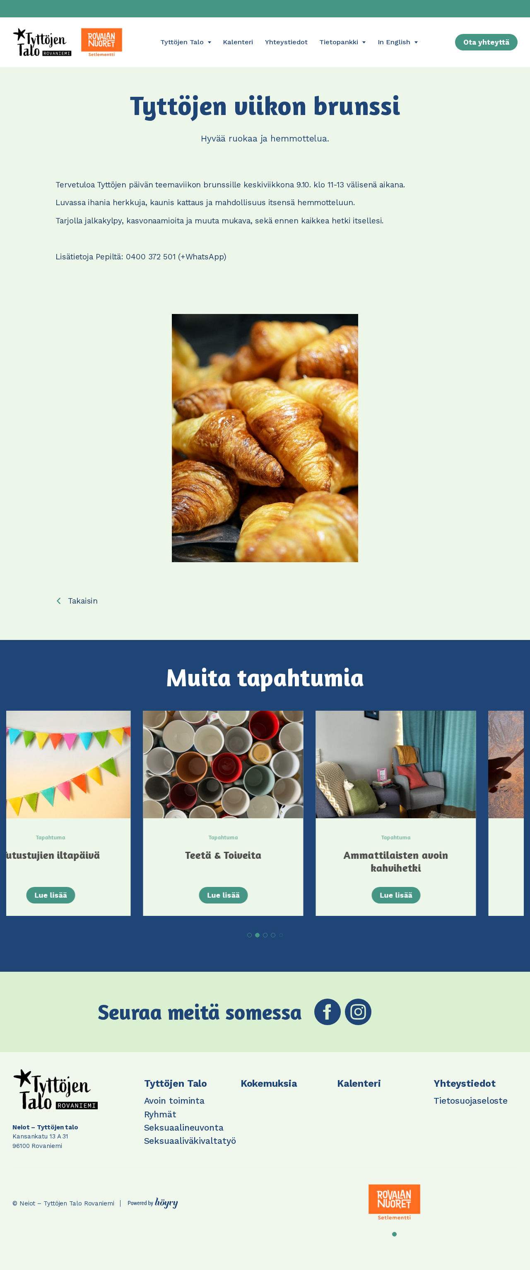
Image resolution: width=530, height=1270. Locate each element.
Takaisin (83, 601)
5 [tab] (281, 935)
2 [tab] (257, 935)
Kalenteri (238, 42)
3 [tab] (265, 935)
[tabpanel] (92, 813)
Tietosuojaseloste (471, 1100)
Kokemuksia (269, 1083)
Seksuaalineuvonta (184, 1127)
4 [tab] (273, 935)
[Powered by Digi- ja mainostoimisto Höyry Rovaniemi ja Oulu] (153, 1201)
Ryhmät (160, 1114)
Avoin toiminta (174, 1100)
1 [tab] (249, 935)
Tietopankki (338, 42)
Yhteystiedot (286, 42)
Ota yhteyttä (486, 42)
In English (394, 42)
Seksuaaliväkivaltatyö (190, 1141)
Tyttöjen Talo (182, 42)
